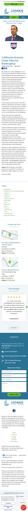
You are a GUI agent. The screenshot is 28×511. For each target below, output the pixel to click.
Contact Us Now (14, 394)
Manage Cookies (7, 457)
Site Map (14, 437)
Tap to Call (14, 4)
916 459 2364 (10, 253)
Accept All (8, 503)
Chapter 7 (7, 197)
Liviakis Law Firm (14, 224)
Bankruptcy (7, 189)
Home (4, 17)
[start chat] (23, 507)
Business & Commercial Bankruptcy (14, 191)
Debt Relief (7, 200)
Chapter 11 (7, 193)
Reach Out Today (14, 368)
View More (14, 327)
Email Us (14, 17)
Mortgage (7, 204)
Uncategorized (8, 213)
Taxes (5, 211)
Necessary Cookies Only (8, 507)
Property (6, 208)
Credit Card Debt (9, 198)
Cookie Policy (22, 455)
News (9, 174)
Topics (4, 186)
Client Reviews (14, 289)
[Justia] (14, 410)
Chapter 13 (7, 195)
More (23, 17)
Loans (6, 202)
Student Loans (8, 210)
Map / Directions (7, 251)
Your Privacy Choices (11, 455)
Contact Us (14, 337)
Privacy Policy (14, 441)
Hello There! (22, 502)
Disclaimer (14, 439)
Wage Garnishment (9, 215)
